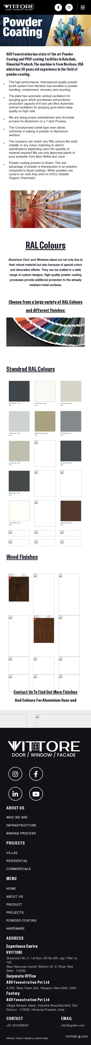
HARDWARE (15, 928)
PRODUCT (14, 904)
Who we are (17, 817)
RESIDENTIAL (17, 861)
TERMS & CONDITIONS (36, 1038)
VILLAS (12, 853)
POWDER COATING (21, 920)
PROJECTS (15, 912)
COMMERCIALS (18, 869)
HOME (11, 888)
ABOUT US (14, 896)
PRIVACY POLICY (15, 1038)
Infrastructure (21, 825)
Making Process (21, 833)
